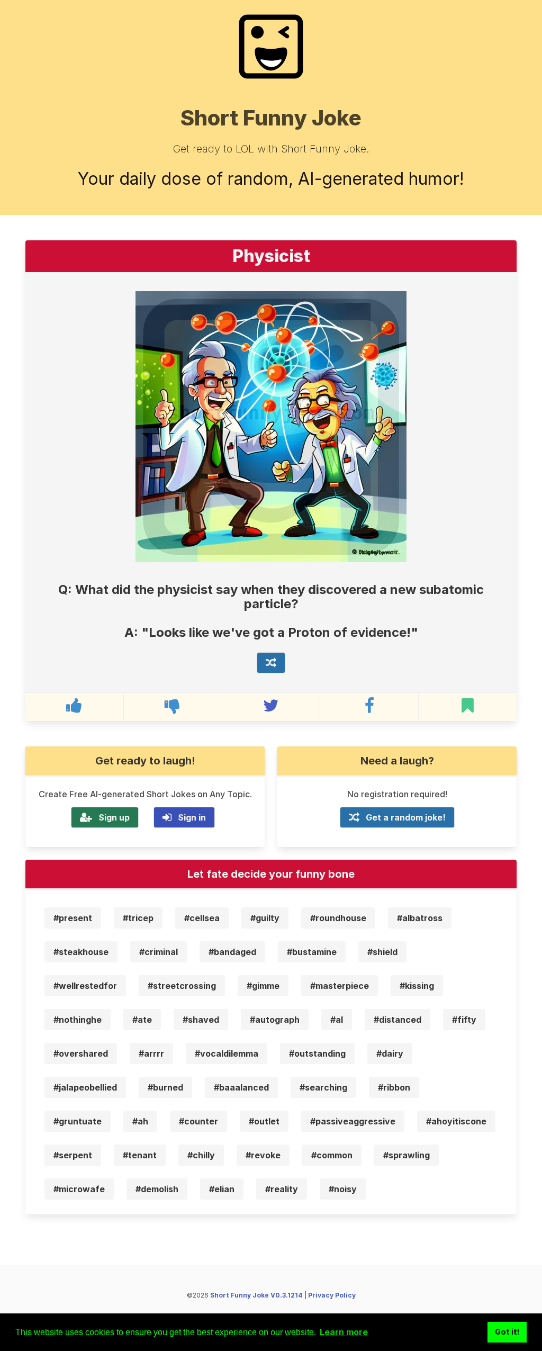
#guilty (264, 918)
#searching (323, 1087)
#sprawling (406, 1155)
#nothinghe (77, 1019)
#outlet (264, 1121)
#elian (221, 1189)
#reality (281, 1189)
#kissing (417, 985)
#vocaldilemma (226, 1053)
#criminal (158, 952)
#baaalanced (241, 1087)
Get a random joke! (406, 817)
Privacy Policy (332, 1295)
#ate (142, 1019)
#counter (198, 1121)
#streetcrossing (182, 985)
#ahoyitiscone (456, 1121)
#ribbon (394, 1087)
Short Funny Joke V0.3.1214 (256, 1295)
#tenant (140, 1155)
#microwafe (79, 1189)
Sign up (114, 817)
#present (72, 918)
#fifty (464, 1019)
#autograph (275, 1019)
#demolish (157, 1189)
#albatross (419, 918)
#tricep (138, 918)
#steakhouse (81, 952)
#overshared (80, 1053)
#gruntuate (77, 1121)
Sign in (192, 817)
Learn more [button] (344, 1332)
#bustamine (312, 952)
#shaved (201, 1019)
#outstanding (317, 1053)
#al (336, 1019)
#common (332, 1155)
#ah (140, 1121)
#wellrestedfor (85, 985)
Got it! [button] (507, 1331)
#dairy (389, 1053)
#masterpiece (339, 985)
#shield (382, 952)
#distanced (397, 1019)
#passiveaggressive (352, 1121)
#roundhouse (338, 918)
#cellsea (202, 918)
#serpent (72, 1155)
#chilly (201, 1155)
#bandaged (232, 952)
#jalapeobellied (85, 1087)
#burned (165, 1087)
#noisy (343, 1189)
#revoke (263, 1155)
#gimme (263, 985)
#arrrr (151, 1053)
